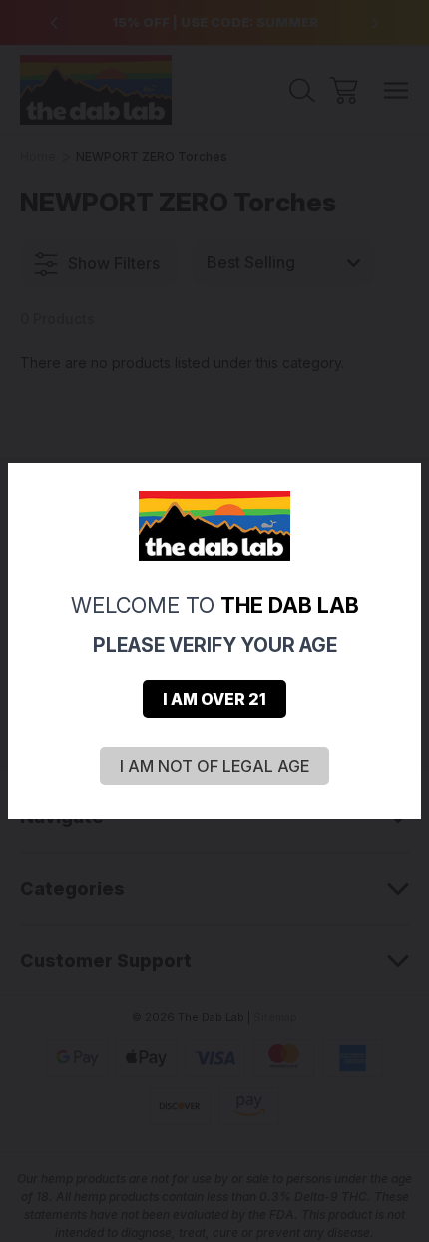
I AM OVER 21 (214, 699)
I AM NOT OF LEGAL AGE (214, 766)
